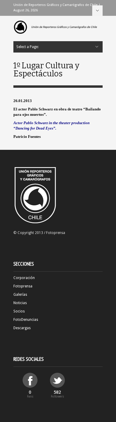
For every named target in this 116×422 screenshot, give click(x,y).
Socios (19, 311)
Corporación (24, 278)
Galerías (20, 294)
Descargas (22, 328)
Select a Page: (97, 10)
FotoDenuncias (25, 320)
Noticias (20, 303)
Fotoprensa (22, 286)
